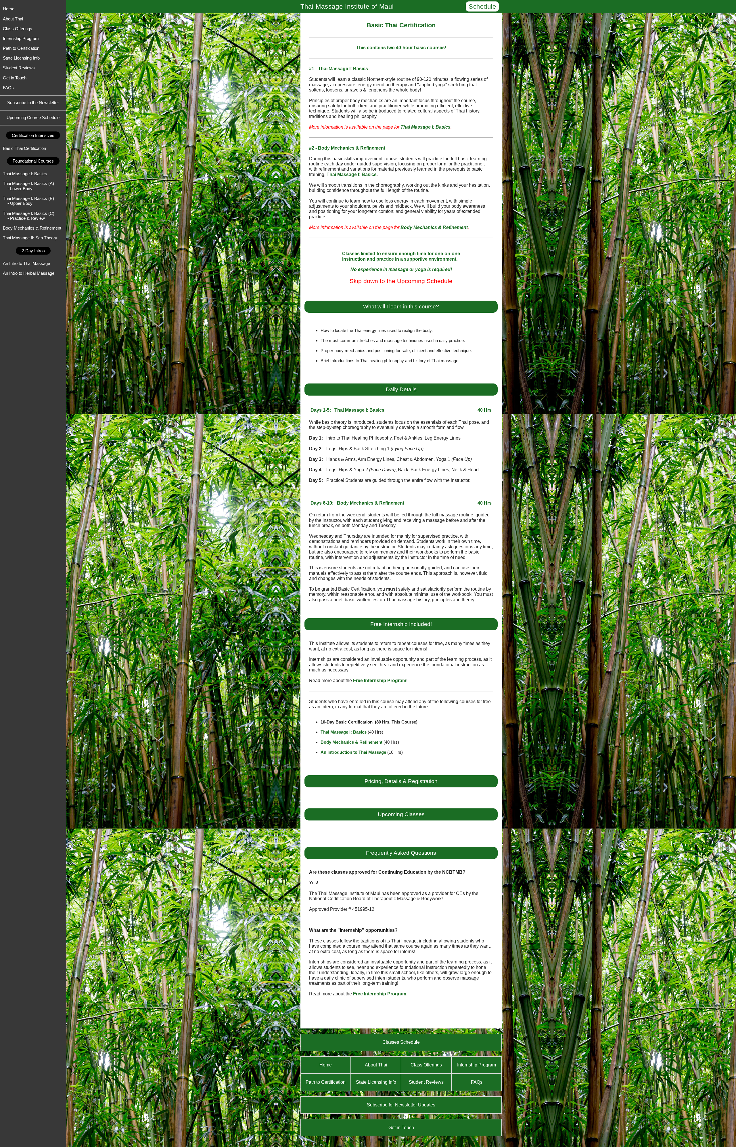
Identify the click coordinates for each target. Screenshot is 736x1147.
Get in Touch (14, 77)
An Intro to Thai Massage (26, 263)
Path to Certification (21, 48)
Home (8, 8)
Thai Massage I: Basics (25, 173)
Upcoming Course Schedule (33, 117)
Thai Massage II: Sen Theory (30, 237)
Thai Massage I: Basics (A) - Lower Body (28, 186)
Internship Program (21, 38)
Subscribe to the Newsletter (33, 102)
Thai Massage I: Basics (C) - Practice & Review (28, 216)
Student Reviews (19, 67)
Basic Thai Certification (24, 148)
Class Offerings (17, 28)
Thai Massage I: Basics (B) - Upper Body (28, 201)
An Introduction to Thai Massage (353, 752)
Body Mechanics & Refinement (32, 228)
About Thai (13, 18)
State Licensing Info (21, 58)
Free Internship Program (379, 680)
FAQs (8, 87)
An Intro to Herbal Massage (28, 273)
